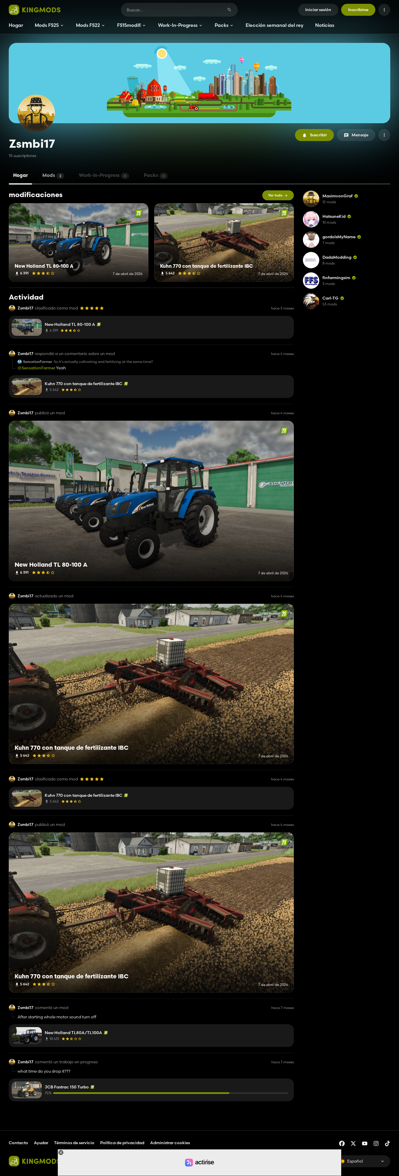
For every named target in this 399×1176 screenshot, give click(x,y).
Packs (221, 25)
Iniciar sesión (318, 9)
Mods (51, 175)
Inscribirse (358, 9)
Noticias (324, 25)
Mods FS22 (88, 25)
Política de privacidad (122, 1142)
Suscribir (318, 135)
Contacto (18, 1142)
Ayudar (41, 1142)
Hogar (16, 25)
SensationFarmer (37, 362)
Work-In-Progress (177, 25)
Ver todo (275, 195)
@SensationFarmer (36, 367)
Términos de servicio (74, 1142)
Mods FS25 (47, 25)
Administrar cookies (170, 1142)
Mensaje (360, 135)
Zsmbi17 (25, 308)
